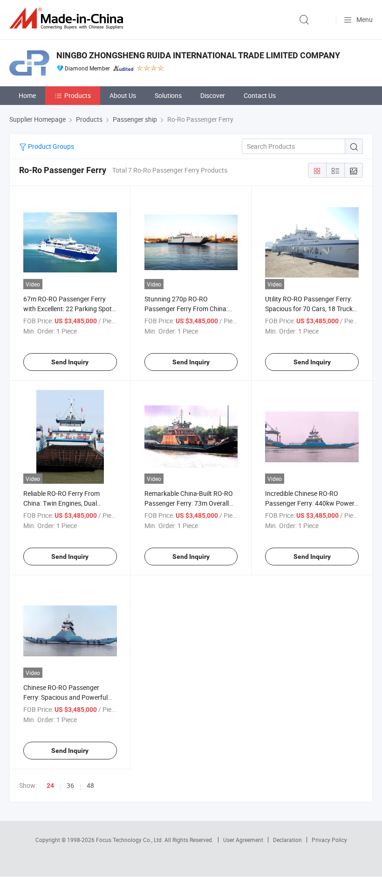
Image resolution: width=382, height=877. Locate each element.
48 (90, 785)
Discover (212, 95)
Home (27, 95)
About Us (122, 95)
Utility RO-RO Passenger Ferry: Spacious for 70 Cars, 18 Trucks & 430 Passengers (310, 308)
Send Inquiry (70, 362)
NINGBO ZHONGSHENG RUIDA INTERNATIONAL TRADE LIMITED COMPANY (198, 55)
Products (77, 95)
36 (70, 785)
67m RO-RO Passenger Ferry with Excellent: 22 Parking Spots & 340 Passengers (69, 308)
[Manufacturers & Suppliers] (68, 18)
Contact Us (260, 95)
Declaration (287, 839)
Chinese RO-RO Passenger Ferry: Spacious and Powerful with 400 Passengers (65, 697)
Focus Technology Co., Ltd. (130, 839)
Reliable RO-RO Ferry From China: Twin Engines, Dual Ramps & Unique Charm (61, 503)
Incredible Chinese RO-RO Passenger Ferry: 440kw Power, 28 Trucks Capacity (310, 503)
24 (50, 785)
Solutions (168, 95)
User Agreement (243, 839)
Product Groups (50, 146)
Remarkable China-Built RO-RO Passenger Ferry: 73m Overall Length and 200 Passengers (188, 503)
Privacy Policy (329, 839)
